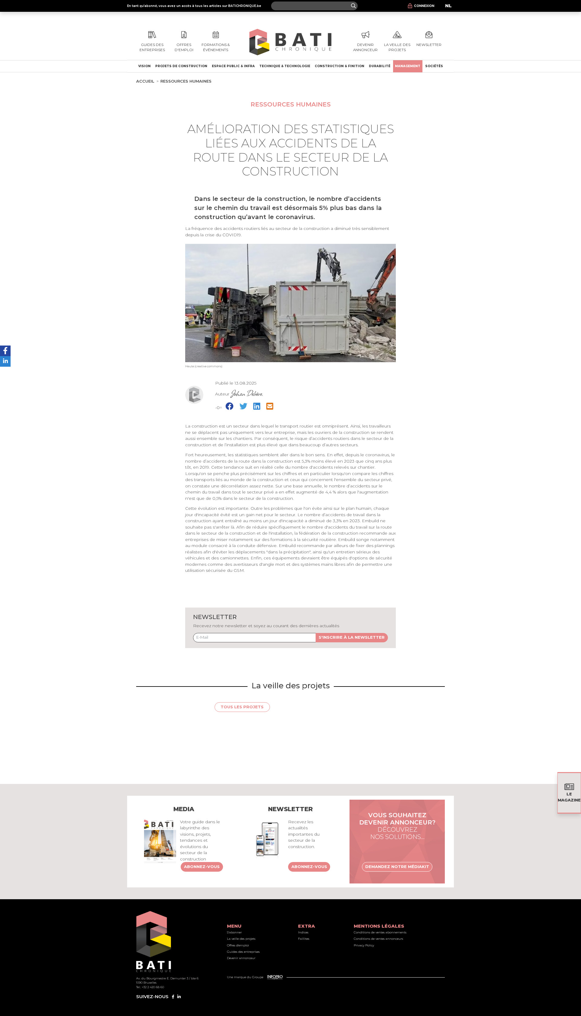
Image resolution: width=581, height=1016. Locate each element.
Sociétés (434, 66)
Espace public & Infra (233, 66)
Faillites (303, 938)
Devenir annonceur (241, 958)
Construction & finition (339, 66)
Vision (144, 66)
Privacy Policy (364, 945)
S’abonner (234, 932)
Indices (303, 932)
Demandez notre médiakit (397, 866)
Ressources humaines (186, 81)
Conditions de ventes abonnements (380, 932)
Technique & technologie (284, 66)
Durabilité (379, 66)
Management (407, 66)
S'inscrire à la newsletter (352, 637)
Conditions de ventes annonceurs (378, 938)
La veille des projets (241, 938)
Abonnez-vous (202, 866)
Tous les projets (242, 706)
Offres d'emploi (238, 945)
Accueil (145, 81)
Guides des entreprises (243, 951)
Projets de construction (181, 66)
